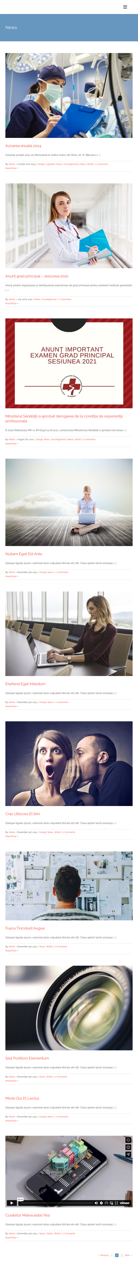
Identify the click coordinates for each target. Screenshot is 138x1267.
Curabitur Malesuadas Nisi (27, 1215)
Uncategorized (70, 164)
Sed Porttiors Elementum (27, 1058)
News (59, 164)
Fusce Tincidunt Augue (25, 928)
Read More (10, 168)
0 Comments (101, 164)
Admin (12, 164)
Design (41, 164)
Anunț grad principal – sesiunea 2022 (36, 276)
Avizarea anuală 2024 (23, 145)
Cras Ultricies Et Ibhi (22, 814)
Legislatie (50, 164)
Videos (82, 164)
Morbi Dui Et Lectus (22, 1098)
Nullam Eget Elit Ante (23, 554)
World (90, 164)
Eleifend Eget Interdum (25, 684)
